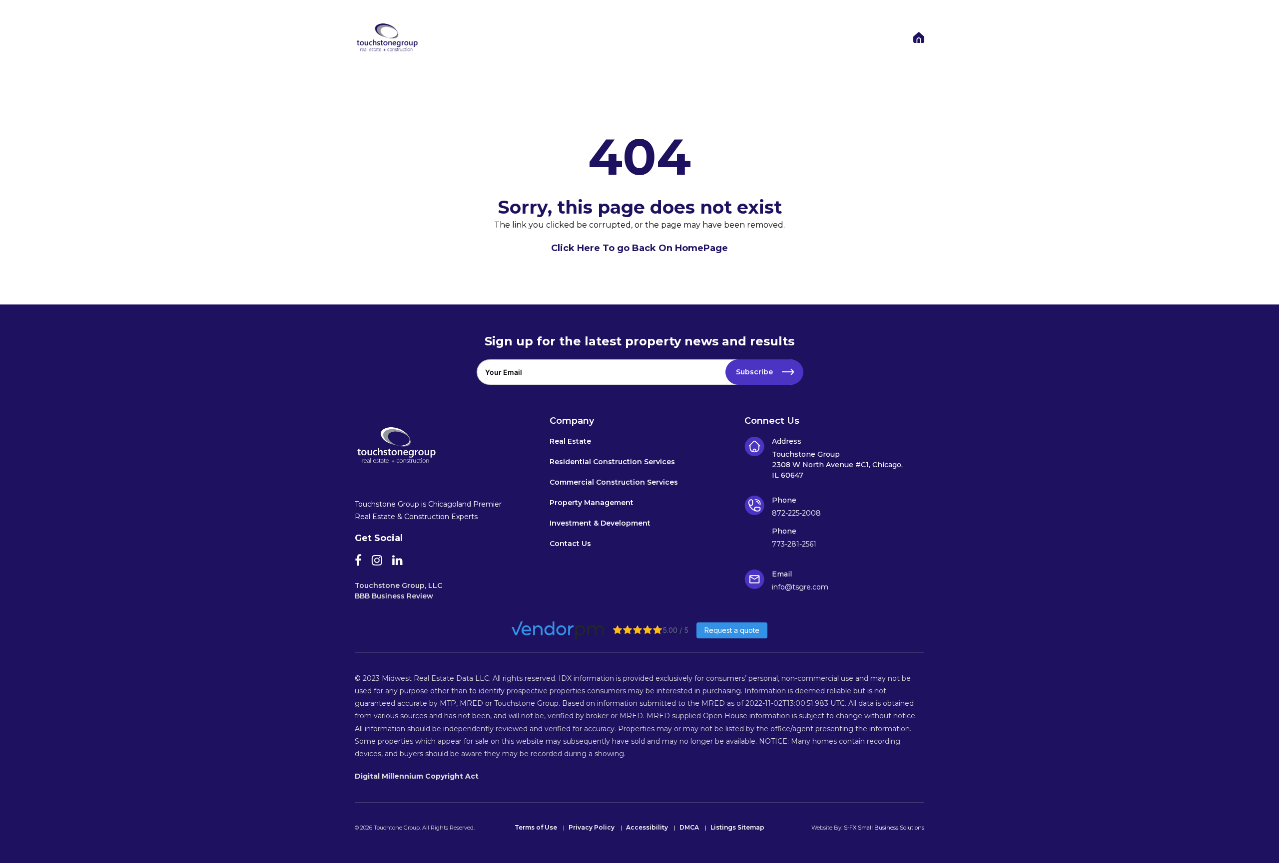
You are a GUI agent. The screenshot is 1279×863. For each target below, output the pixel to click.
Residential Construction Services (612, 462)
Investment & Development (600, 524)
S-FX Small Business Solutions (884, 827)
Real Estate (570, 442)
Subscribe (754, 371)
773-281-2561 (794, 544)
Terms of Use (536, 828)
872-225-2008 (796, 513)
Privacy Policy (592, 828)
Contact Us (570, 544)
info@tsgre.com (800, 586)
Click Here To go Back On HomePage (639, 248)
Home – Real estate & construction (918, 37)
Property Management (592, 503)
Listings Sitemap (737, 828)
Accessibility (647, 828)
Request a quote (731, 630)
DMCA (689, 828)
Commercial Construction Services (614, 483)
